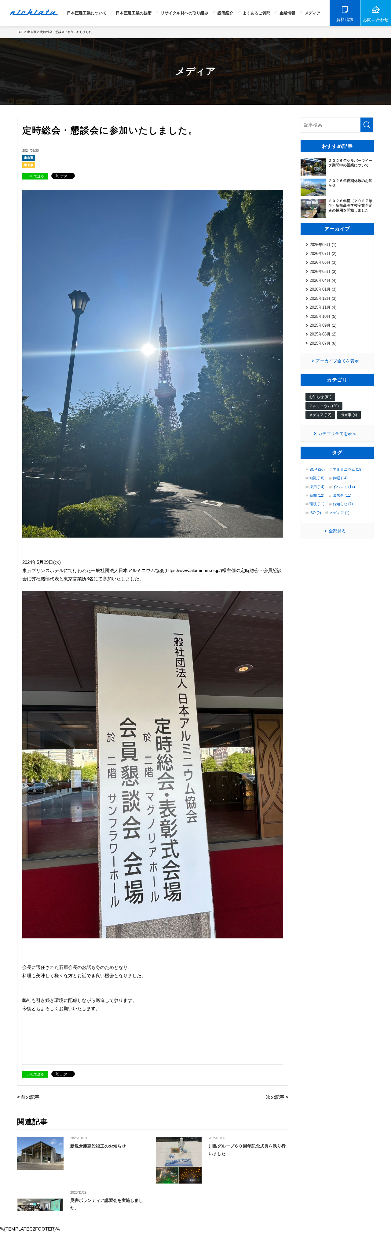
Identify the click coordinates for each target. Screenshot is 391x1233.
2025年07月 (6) (323, 343)
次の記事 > (277, 1097)
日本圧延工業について (87, 13)
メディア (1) (339, 513)
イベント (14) (344, 487)
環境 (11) (316, 504)
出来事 (28, 157)
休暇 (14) (340, 478)
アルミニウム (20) (324, 406)
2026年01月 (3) (323, 289)
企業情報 (287, 13)
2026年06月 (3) (323, 262)
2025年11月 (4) (323, 307)
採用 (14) (316, 487)
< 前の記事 (28, 1097)
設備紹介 (225, 13)
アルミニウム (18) (348, 469)
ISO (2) (315, 513)
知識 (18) (316, 478)
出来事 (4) (349, 415)
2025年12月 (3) (323, 298)
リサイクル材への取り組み (184, 13)
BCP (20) (317, 469)
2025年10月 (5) (323, 316)
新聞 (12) (316, 495)
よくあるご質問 (256, 13)
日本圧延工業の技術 (134, 13)
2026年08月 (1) (323, 244)
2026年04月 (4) (323, 280)
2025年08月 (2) (323, 334)
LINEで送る (35, 176)
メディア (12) (320, 415)
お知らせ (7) (343, 504)
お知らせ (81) (320, 397)
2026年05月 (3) (323, 271)
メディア (312, 13)
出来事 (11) (342, 495)
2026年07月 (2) (323, 253)
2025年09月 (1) (323, 325)
